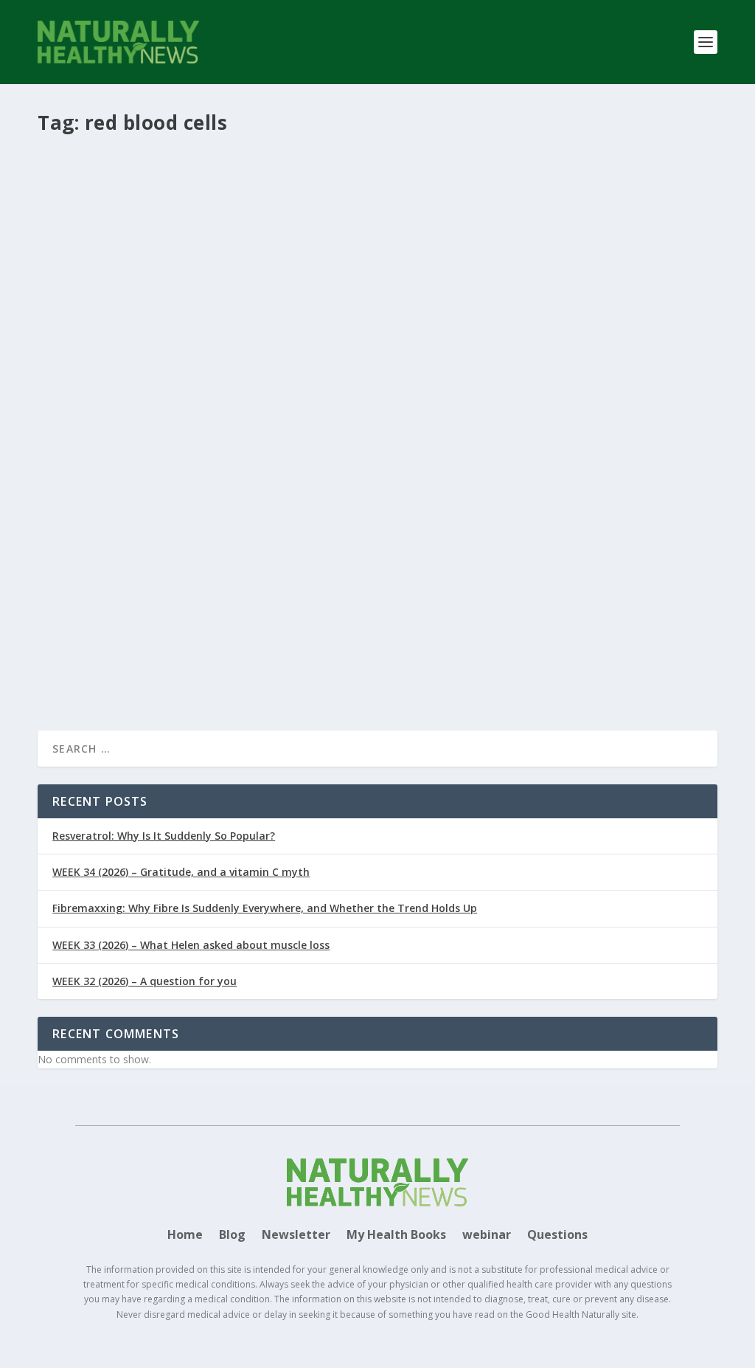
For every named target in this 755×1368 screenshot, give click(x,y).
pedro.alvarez (106, 589)
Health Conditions (366, 589)
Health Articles (263, 589)
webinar (486, 1236)
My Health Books (396, 1236)
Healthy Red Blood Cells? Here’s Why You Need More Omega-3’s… (255, 566)
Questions (557, 1236)
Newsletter (296, 1236)
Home (185, 1236)
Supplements (464, 589)
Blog (232, 1236)
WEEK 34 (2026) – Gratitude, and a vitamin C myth (181, 872)
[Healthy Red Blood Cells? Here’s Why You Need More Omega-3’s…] (377, 353)
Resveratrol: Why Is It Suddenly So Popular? (163, 836)
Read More (91, 666)
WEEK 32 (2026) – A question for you (144, 981)
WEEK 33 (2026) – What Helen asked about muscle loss (191, 945)
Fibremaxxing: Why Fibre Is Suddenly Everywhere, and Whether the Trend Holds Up (264, 908)
